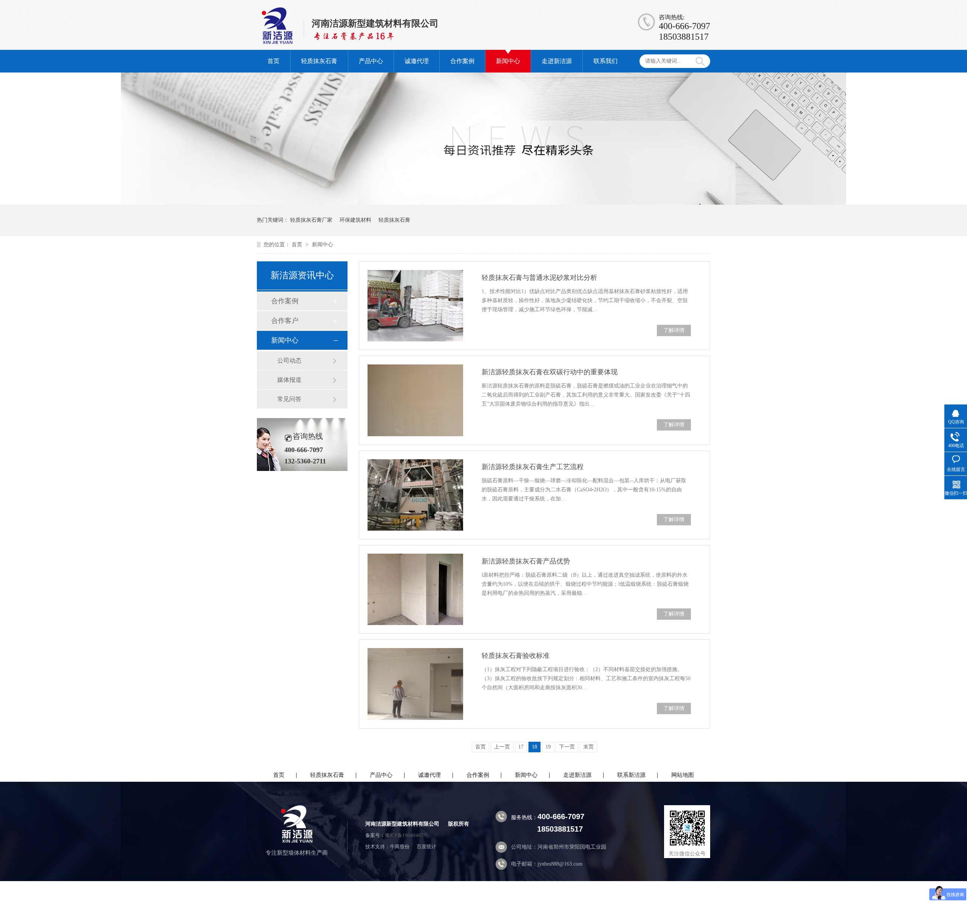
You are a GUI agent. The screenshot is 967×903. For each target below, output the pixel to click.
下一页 (567, 747)
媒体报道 (289, 380)
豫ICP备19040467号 (406, 835)
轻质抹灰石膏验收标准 (516, 655)
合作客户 (284, 320)
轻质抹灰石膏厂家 (311, 220)
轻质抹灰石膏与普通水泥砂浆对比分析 (539, 277)
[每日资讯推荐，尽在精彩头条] (483, 203)
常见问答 (289, 399)
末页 (588, 747)
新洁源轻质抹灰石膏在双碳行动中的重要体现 (550, 372)
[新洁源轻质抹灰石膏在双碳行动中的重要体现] (415, 400)
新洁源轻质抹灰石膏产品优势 (526, 561)
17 (521, 747)
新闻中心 (508, 61)
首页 (273, 61)
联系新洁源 (631, 775)
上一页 (502, 747)
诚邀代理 (417, 61)
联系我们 (605, 61)
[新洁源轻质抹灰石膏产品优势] (415, 589)
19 (548, 747)
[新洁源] (296, 841)
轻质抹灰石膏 (319, 61)
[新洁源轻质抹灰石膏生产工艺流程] (415, 495)
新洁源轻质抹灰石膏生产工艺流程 (533, 467)
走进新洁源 (557, 61)
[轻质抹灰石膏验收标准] (415, 683)
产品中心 (371, 61)
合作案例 (462, 61)
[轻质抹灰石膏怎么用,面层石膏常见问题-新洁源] (283, 41)
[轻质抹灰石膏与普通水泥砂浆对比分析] (415, 305)
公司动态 (289, 360)
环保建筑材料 (355, 220)
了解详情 (673, 330)
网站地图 (682, 775)
